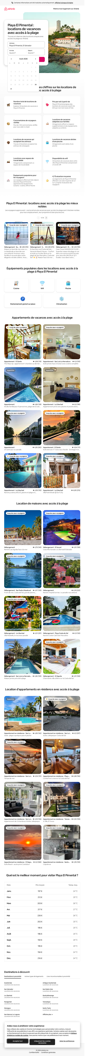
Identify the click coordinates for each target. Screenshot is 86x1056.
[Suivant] (46, 217)
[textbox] (17, 53)
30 (36, 85)
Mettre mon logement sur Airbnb (66, 9)
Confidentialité (34, 1052)
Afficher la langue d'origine (64, 3)
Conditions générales (48, 1052)
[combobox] (26, 45)
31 (11, 89)
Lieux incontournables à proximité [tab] (58, 976)
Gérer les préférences (66, 1041)
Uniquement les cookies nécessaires (42, 1042)
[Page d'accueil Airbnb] (9, 8)
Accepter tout (18, 1041)
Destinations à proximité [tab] (12, 976)
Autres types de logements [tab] (34, 976)
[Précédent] (38, 217)
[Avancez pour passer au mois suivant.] (35, 59)
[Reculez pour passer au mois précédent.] (11, 59)
